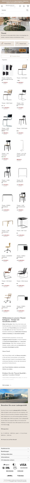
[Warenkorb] (28, 6)
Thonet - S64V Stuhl (7, 103)
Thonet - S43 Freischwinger (20, 103)
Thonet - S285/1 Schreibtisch (21, 307)
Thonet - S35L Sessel (22, 281)
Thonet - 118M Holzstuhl (5, 181)
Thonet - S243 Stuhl (22, 128)
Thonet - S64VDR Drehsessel (6, 307)
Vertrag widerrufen (6, 454)
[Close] (28, 2)
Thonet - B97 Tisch (22, 230)
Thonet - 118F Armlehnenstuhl (21, 206)
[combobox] (13, 10)
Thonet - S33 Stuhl (7, 281)
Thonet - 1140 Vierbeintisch (5, 231)
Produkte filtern (16, 56)
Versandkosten (6, 481)
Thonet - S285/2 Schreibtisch (21, 256)
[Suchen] (27, 10)
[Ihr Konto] (24, 6)
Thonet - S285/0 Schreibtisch (6, 206)
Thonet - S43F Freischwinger (5, 129)
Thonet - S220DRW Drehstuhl (7, 256)
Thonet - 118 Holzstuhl (5, 154)
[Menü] (2, 6)
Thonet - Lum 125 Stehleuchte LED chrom (21, 155)
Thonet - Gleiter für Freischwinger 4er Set (7, 78)
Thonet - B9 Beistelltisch (20, 181)
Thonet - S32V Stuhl (22, 78)
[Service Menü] (20, 6)
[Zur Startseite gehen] (11, 6)
